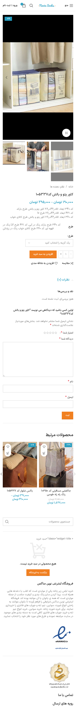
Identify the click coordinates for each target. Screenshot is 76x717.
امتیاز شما (67, 332)
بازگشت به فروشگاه (38, 572)
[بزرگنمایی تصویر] (66, 133)
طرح (70, 236)
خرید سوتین (35, 609)
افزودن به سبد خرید (43, 254)
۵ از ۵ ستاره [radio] (44, 332)
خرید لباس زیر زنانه (63, 591)
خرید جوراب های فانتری (55, 613)
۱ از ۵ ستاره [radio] (55, 332)
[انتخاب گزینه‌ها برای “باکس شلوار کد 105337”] (8, 453)
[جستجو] (31, 5)
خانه (70, 187)
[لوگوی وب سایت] (47, 5)
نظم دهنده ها (57, 187)
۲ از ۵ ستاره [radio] (53, 332)
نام (70, 382)
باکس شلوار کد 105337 (20, 491)
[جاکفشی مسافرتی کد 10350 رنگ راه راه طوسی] (56, 464)
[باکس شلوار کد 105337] (20, 464)
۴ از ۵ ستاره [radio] (47, 332)
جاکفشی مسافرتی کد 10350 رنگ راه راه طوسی (56, 492)
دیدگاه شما (66, 339)
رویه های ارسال (63, 703)
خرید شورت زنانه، (52, 609)
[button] (69, 77)
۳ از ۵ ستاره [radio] (50, 332)
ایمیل (69, 397)
